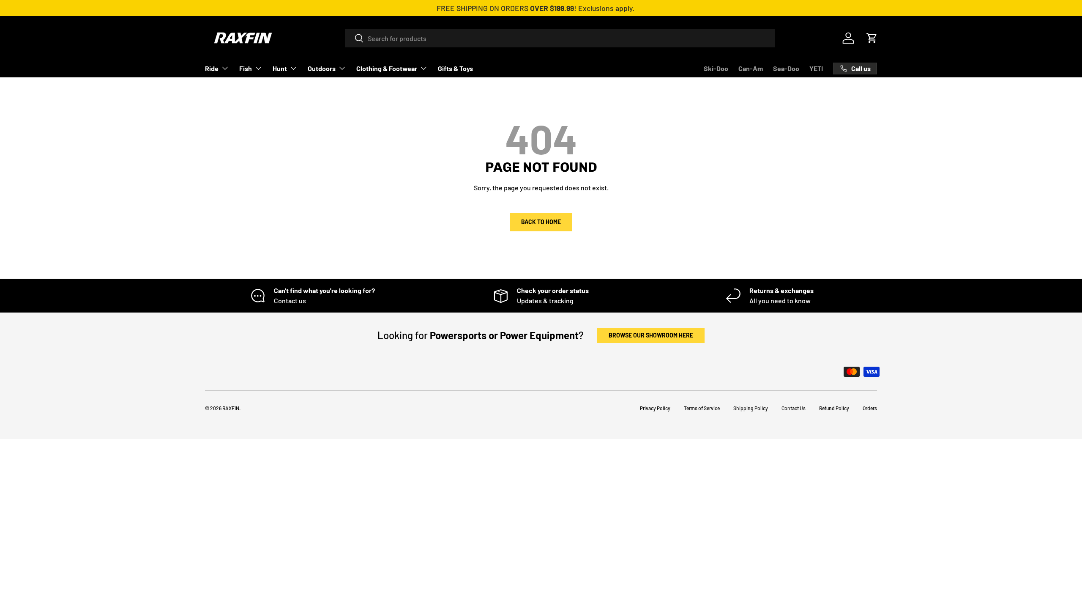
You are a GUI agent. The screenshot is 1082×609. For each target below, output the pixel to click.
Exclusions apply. (606, 8)
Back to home (541, 221)
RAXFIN (230, 408)
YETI (816, 68)
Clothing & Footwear (386, 68)
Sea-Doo (786, 68)
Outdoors (322, 68)
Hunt (280, 68)
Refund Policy (834, 408)
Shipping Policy (750, 408)
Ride (212, 68)
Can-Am (750, 68)
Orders (870, 408)
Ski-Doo (716, 68)
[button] (872, 38)
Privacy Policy (655, 408)
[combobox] (560, 38)
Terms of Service (702, 408)
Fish (245, 68)
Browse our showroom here (651, 335)
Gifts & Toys (455, 68)
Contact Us (793, 408)
